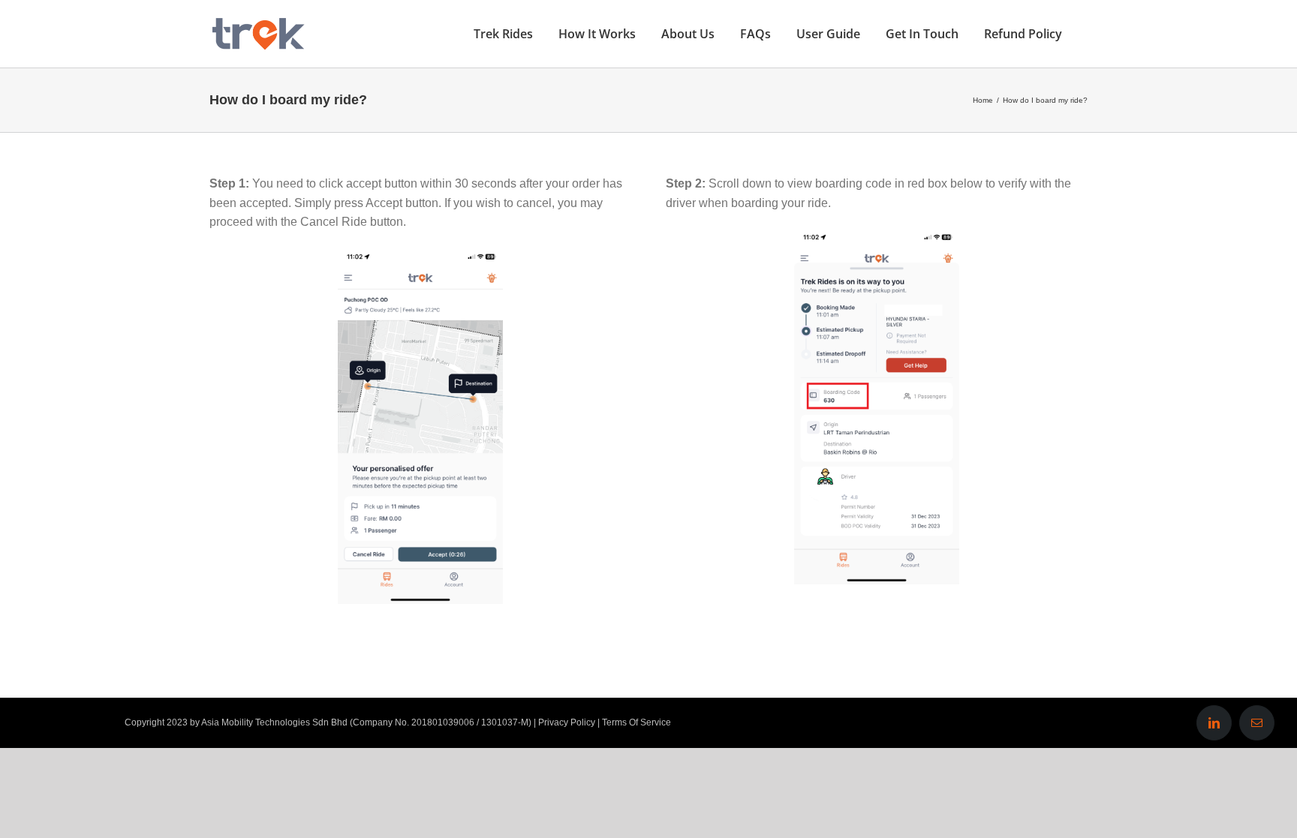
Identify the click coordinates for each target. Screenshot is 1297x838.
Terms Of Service (636, 722)
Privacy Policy (566, 722)
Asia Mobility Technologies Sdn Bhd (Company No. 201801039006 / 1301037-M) (366, 722)
